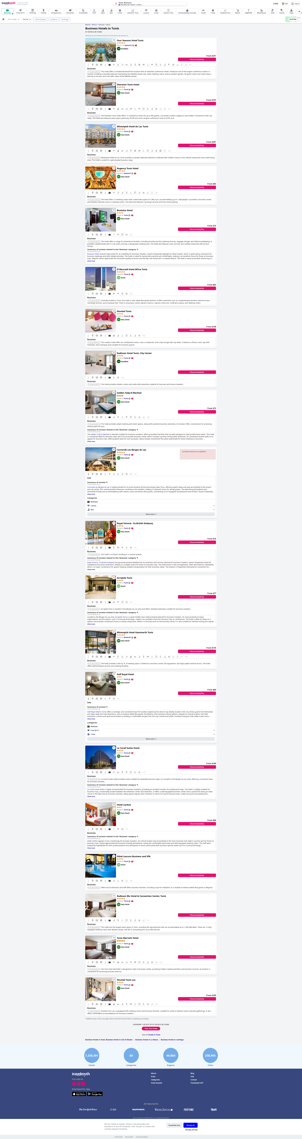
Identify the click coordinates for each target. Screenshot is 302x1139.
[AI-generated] (99, 71)
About (153, 1073)
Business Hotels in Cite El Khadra (119, 1040)
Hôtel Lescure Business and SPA (133, 856)
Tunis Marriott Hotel (127, 938)
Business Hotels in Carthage (172, 1040)
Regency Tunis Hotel (127, 168)
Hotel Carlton (124, 804)
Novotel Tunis (124, 311)
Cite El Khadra (40, 19)
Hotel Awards (156, 1083)
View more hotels (151, 1028)
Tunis (126, 89)
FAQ (192, 1076)
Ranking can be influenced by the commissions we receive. (105, 35)
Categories (155, 1080)
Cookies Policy (119, 1137)
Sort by (25, 19)
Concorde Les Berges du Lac (131, 449)
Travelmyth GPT (197, 1083)
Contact (194, 1080)
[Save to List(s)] (113, 40)
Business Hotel (125, 210)
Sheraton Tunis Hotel (128, 84)
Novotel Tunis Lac (126, 979)
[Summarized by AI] (99, 251)
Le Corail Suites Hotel (128, 748)
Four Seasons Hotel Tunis (130, 40)
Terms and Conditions (142, 1137)
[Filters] (3, 19)
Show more (150, 514)
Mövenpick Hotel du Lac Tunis (132, 126)
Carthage (65, 19)
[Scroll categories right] (299, 11)
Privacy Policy (129, 1137)
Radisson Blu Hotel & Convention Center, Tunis (141, 896)
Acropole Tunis (124, 577)
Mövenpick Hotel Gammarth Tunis (135, 632)
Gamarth (128, 45)
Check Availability (197, 59)
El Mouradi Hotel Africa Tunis (132, 269)
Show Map (292, 19)
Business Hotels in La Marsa (146, 1040)
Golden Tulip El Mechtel (129, 392)
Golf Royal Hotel (125, 674)
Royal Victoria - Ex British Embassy (135, 523)
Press (153, 1076)
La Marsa (53, 19)
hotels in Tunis (154, 1035)
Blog (192, 1073)
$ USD (275, 4)
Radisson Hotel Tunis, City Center (134, 353)
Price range (12, 19)
